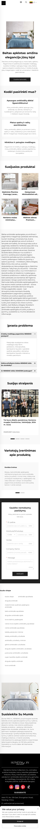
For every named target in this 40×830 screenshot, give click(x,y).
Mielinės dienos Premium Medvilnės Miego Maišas (30, 219)
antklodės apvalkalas (25, 597)
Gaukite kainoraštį (20, 79)
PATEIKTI (20, 574)
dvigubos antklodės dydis (14, 615)
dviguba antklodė (11, 601)
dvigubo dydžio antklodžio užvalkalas (18, 649)
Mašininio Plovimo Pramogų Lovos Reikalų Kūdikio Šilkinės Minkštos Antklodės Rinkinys (10, 193)
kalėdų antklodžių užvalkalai (15, 636)
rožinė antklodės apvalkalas (15, 628)
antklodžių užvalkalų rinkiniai (15, 640)
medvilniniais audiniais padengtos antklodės (17, 606)
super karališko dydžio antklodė (16, 657)
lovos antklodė (10, 665)
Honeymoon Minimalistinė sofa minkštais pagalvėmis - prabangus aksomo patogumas (30, 193)
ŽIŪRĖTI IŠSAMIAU (10, 181)
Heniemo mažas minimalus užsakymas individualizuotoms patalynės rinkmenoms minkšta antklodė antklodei (10, 219)
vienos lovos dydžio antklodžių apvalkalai (19, 624)
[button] (13, 438)
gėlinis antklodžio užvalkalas (15, 645)
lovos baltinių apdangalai (14, 619)
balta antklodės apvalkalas (14, 611)
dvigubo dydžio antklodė (14, 661)
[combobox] (11, 534)
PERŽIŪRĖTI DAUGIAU (12, 432)
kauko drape (9, 597)
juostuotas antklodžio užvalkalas (16, 653)
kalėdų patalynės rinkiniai (14, 632)
